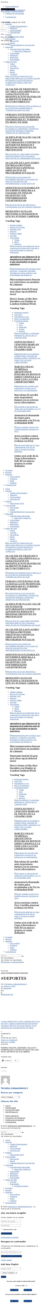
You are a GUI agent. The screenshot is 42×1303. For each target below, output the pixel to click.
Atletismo (14, 55)
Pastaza (13, 483)
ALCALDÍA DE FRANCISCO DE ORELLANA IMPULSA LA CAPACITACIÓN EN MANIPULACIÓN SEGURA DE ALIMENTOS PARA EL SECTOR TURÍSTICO (23, 95)
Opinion (8, 24)
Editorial (13, 28)
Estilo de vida (11, 62)
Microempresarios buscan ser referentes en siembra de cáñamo (25, 282)
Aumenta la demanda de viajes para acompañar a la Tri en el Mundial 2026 (27, 419)
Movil (16, 242)
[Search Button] (22, 956)
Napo (12, 481)
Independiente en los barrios (22, 45)
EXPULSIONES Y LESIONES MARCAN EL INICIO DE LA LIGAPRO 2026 (26, 346)
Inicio (7, 22)
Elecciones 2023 (17, 37)
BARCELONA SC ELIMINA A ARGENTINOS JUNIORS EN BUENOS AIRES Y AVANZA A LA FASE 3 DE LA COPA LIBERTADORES (27, 374)
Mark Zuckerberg (21, 319)
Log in (8, 1106)
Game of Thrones (17, 227)
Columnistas (15, 30)
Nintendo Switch (21, 313)
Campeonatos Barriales (20, 49)
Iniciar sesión (6, 1260)
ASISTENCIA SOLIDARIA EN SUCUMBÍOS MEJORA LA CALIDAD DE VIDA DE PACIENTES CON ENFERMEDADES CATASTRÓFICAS (22, 194)
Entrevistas (14, 53)
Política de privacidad (14, 13)
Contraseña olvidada (9, 1237)
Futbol (21, 329)
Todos (12, 64)
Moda (12, 70)
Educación (14, 41)
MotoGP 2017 (15, 229)
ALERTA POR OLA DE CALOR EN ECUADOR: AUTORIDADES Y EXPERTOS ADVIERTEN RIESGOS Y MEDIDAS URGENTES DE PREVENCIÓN (22, 143)
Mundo (8, 472)
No (28, 1290)
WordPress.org (11, 1112)
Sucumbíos (15, 477)
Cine (21, 325)
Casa (3, 973)
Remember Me (10, 1229)
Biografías (14, 58)
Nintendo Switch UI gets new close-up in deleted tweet (24, 291)
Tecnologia (14, 238)
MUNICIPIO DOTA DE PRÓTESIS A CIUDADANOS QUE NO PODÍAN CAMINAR (22, 214)
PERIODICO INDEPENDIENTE (20, 1126)
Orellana (13, 479)
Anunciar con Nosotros (15, 10)
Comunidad (10, 39)
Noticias (8, 474)
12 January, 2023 (8, 986)
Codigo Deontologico (18, 26)
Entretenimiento (21, 321)
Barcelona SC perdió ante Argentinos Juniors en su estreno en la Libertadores (26, 399)
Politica (8, 35)
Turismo (13, 74)
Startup (17, 244)
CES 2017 (18, 315)
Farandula (14, 68)
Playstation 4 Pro (21, 317)
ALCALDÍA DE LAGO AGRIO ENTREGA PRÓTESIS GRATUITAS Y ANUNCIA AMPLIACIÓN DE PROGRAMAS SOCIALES (22, 168)
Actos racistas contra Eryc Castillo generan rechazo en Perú (26, 438)
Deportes (9, 47)
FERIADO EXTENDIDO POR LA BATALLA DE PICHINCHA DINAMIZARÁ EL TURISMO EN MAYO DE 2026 (22, 118)
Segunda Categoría (22, 51)
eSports (13, 231)
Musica (22, 331)
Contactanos (10, 17)
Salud (12, 43)
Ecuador (9, 470)
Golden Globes (16, 225)
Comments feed (12, 1110)
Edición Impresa (8, 9)
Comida (13, 66)
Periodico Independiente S (15, 984)
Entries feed (10, 1108)
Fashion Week (16, 234)
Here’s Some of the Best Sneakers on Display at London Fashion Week (23, 301)
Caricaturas (15, 32)
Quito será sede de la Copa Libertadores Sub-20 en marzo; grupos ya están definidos (26, 461)
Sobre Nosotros (12, 6)
